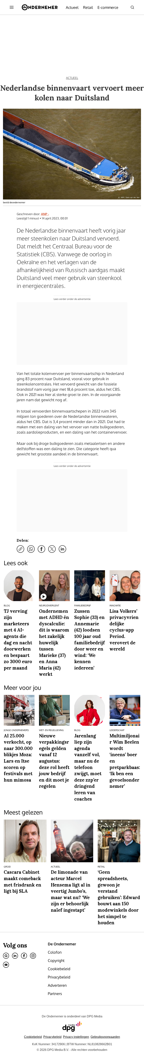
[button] (76, 1036)
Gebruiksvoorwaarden (105, 1036)
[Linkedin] (15, 956)
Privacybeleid (52, 1036)
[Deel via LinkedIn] (62, 549)
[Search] (132, 7)
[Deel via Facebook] (41, 549)
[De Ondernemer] (40, 7)
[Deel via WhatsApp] (31, 549)
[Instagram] (33, 956)
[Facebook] (24, 956)
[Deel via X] (52, 549)
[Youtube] (6, 965)
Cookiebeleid (33, 1036)
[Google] (6, 956)
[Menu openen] (11, 7)
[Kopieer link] (20, 549)
